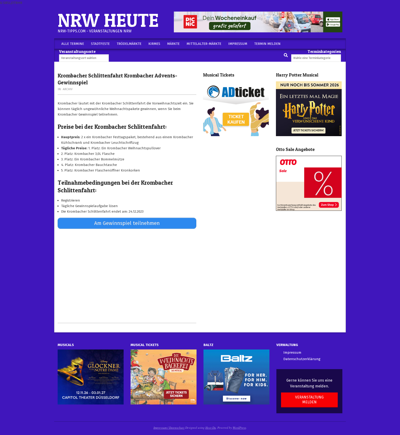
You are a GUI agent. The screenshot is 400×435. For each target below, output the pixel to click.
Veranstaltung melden (309, 399)
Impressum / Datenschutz (168, 428)
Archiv (67, 89)
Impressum (292, 352)
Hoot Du (210, 428)
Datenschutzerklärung (301, 359)
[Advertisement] (127, 275)
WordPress (239, 428)
